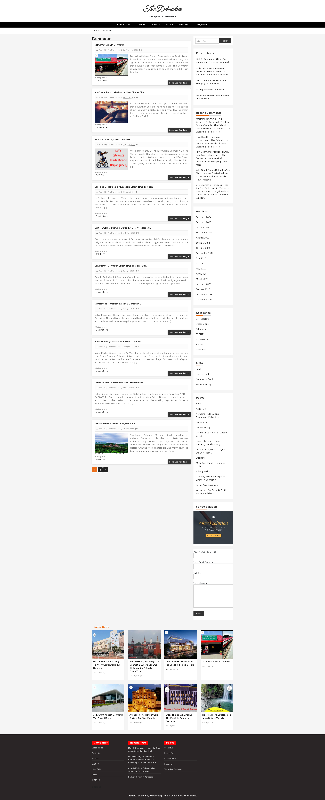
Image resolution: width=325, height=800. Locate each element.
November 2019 (204, 299)
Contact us (201, 422)
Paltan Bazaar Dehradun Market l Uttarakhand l (120, 383)
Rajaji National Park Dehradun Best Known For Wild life (212, 194)
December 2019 (204, 294)
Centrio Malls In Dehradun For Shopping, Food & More (212, 161)
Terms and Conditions (207, 485)
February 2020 (203, 284)
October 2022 (203, 227)
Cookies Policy (203, 427)
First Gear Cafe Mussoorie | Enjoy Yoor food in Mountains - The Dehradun (212, 155)
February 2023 (203, 222)
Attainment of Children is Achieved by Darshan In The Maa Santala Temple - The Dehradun (212, 122)
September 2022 (204, 232)
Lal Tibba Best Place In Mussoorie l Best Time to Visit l (124, 187)
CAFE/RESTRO (202, 24)
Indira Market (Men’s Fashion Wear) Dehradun (118, 341)
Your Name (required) (204, 552)
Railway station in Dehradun (109, 45)
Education (201, 329)
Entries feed (202, 374)
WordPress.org (204, 384)
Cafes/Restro (102, 127)
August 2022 (202, 238)
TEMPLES (142, 24)
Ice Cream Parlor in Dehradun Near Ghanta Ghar (120, 92)
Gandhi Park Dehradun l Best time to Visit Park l (121, 266)
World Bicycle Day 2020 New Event (113, 139)
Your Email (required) (204, 562)
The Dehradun (162, 9)
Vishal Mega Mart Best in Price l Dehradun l (118, 304)
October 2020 (203, 248)
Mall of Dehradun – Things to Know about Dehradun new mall (107, 664)
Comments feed (204, 379)
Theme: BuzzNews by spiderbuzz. (179, 796)
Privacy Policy (203, 471)
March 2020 (202, 279)
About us (201, 409)
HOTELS (169, 24)
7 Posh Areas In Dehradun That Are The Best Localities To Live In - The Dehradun (213, 188)
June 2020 (201, 263)
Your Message (200, 583)
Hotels (199, 344)
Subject (197, 573)
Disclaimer (201, 458)
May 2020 (201, 269)
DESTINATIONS (123, 24)
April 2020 (201, 274)
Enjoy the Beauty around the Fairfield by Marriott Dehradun (179, 718)
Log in (199, 369)
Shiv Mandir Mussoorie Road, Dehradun (115, 424)
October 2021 (203, 243)
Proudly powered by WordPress (144, 796)
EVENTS (156, 24)
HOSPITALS (184, 24)
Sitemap (96, 787)
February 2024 (203, 217)
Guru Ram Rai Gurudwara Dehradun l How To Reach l (123, 228)
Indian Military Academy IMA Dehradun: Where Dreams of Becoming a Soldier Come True (212, 71)
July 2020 (201, 258)
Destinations (102, 80)
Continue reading (178, 83)
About (199, 403)
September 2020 (205, 253)
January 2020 (203, 289)
